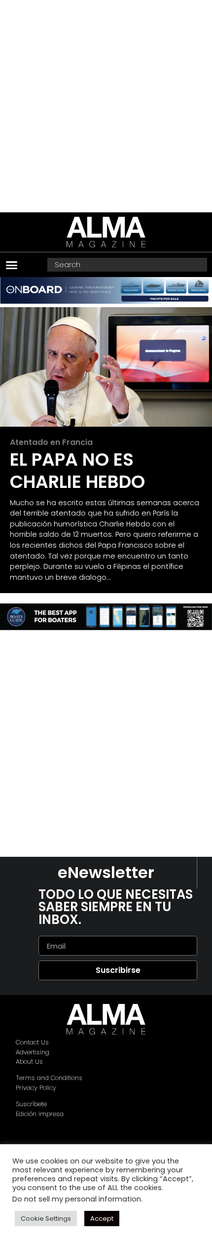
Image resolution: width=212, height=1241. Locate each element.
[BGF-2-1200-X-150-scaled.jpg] (106, 627)
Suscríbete (31, 1104)
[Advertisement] (106, 106)
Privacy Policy (36, 1087)
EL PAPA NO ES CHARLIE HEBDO (77, 470)
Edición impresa (40, 1114)
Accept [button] (101, 1218)
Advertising (32, 1052)
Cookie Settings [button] (46, 1218)
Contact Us (32, 1042)
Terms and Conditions (49, 1078)
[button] (11, 264)
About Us (29, 1061)
